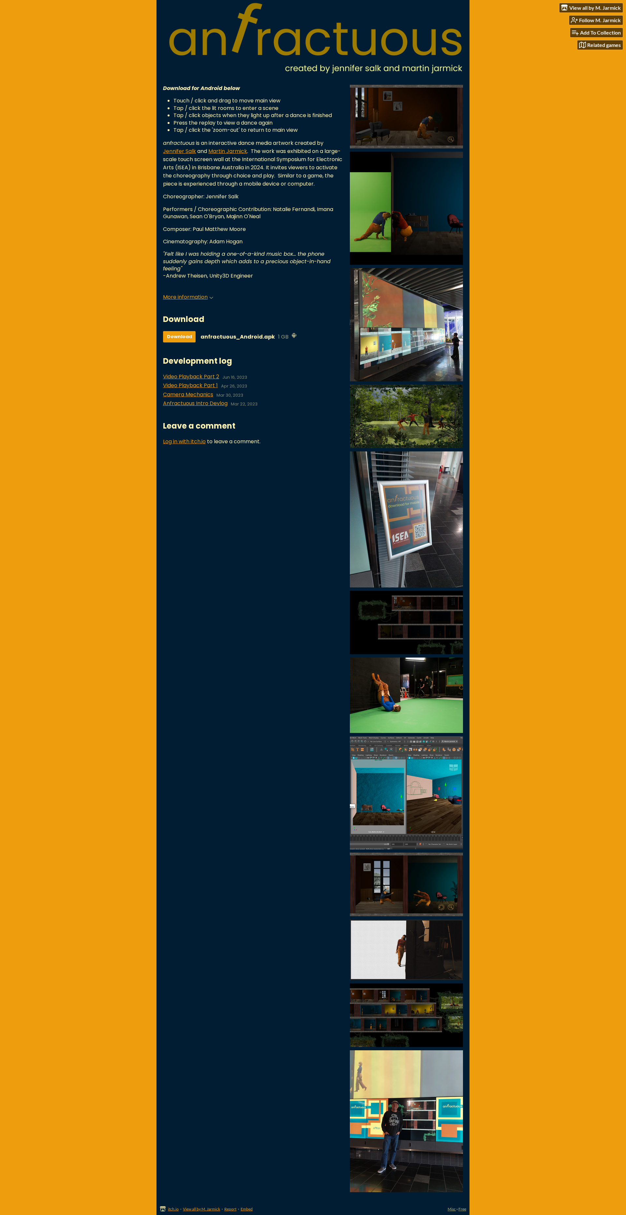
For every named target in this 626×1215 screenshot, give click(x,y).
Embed (247, 1209)
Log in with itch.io (184, 441)
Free (462, 1209)
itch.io (173, 1209)
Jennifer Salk (179, 151)
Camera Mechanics (188, 394)
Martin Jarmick (227, 151)
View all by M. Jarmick (201, 1209)
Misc (452, 1209)
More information (185, 297)
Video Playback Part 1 (190, 385)
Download (179, 336)
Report (230, 1209)
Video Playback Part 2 (191, 376)
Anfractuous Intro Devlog (195, 403)
